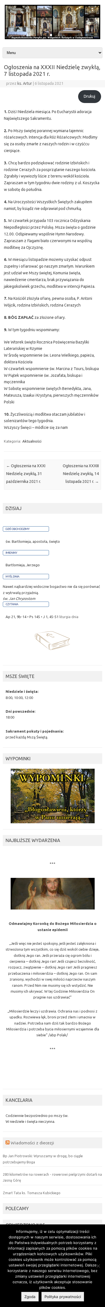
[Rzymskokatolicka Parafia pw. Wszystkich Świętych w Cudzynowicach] (52, 38)
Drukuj (89, 96)
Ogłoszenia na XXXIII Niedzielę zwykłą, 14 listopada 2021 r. (81, 474)
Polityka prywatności (63, 1296)
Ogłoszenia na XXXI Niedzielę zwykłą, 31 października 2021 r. (25, 474)
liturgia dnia (68, 617)
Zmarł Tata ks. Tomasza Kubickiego (31, 1193)
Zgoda (30, 1296)
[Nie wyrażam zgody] (98, 1266)
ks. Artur (24, 83)
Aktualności (31, 441)
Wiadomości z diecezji (32, 1142)
